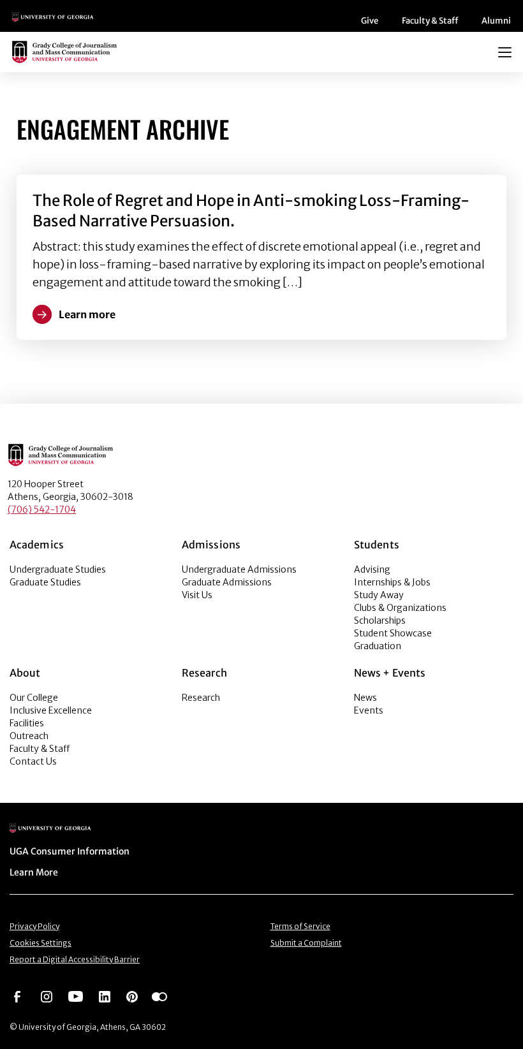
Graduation (377, 646)
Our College (34, 697)
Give (369, 20)
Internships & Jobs (392, 582)
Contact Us (33, 761)
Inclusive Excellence (51, 710)
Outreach (29, 736)
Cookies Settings (40, 943)
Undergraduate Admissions (239, 569)
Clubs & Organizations (400, 607)
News (365, 697)
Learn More (34, 872)
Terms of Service (300, 926)
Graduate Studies (45, 582)
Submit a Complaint (306, 943)
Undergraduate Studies (58, 569)
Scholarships (380, 620)
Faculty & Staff (430, 20)
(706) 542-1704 (42, 509)
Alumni (496, 20)
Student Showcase (393, 633)
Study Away (379, 595)
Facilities (27, 723)
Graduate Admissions (227, 582)
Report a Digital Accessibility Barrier (75, 959)
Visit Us (197, 595)
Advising (372, 569)
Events (368, 710)
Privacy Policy (34, 926)
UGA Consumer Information (69, 851)
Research (201, 697)
